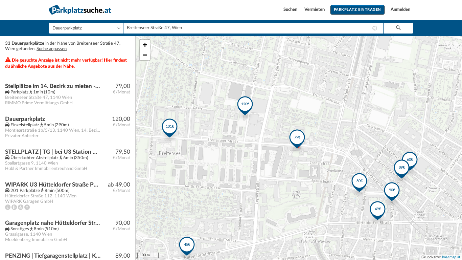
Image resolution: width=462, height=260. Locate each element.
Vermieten (315, 9)
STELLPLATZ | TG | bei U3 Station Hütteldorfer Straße (53, 152)
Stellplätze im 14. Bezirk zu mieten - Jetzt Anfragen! (53, 86)
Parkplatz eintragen (357, 10)
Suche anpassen (52, 49)
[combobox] (253, 28)
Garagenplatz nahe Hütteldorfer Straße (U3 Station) (53, 223)
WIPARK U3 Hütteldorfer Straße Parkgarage (53, 185)
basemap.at (451, 257)
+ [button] (145, 45)
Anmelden (400, 9)
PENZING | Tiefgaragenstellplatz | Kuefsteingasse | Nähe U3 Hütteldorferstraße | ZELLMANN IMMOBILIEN (53, 256)
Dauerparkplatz (25, 119)
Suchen (290, 9)
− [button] (145, 55)
